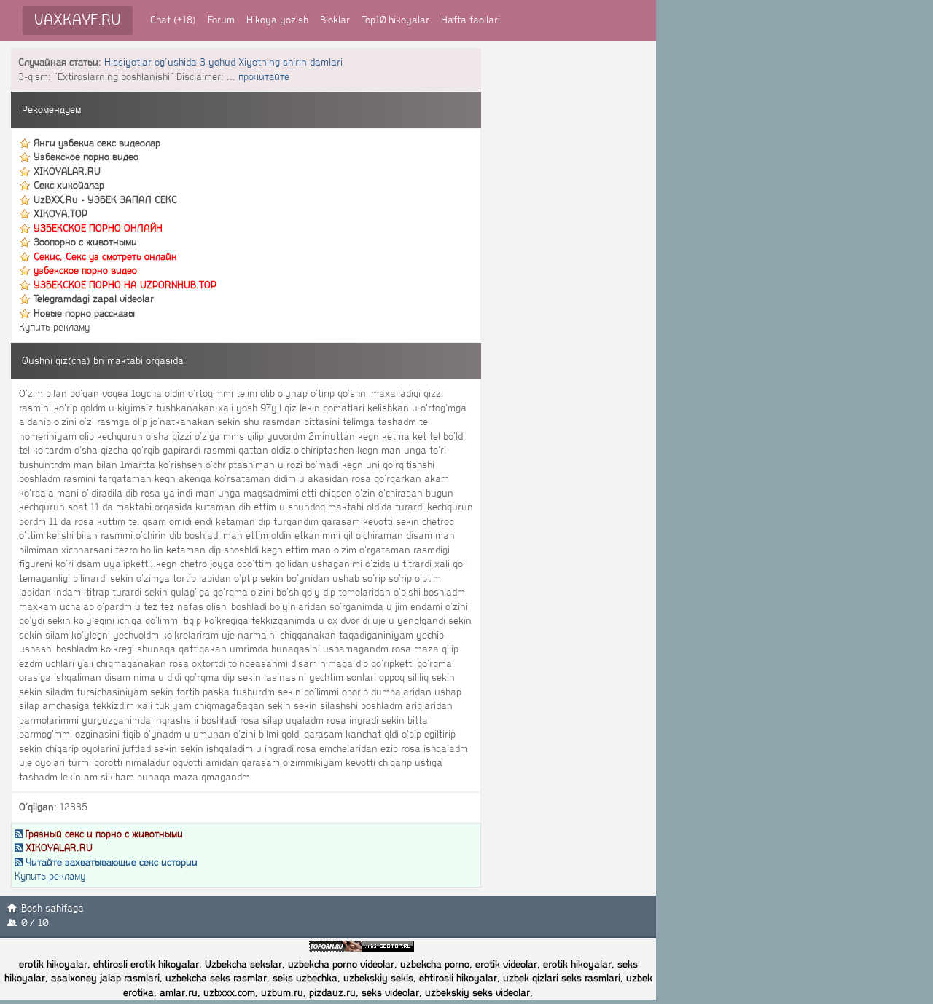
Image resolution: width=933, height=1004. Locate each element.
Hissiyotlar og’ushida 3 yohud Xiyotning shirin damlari (223, 62)
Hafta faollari (470, 20)
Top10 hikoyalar (395, 20)
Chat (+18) (173, 20)
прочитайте (263, 76)
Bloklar (335, 20)
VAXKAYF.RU (77, 20)
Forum (221, 20)
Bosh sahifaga (52, 908)
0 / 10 (34, 922)
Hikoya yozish (277, 20)
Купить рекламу (54, 327)
